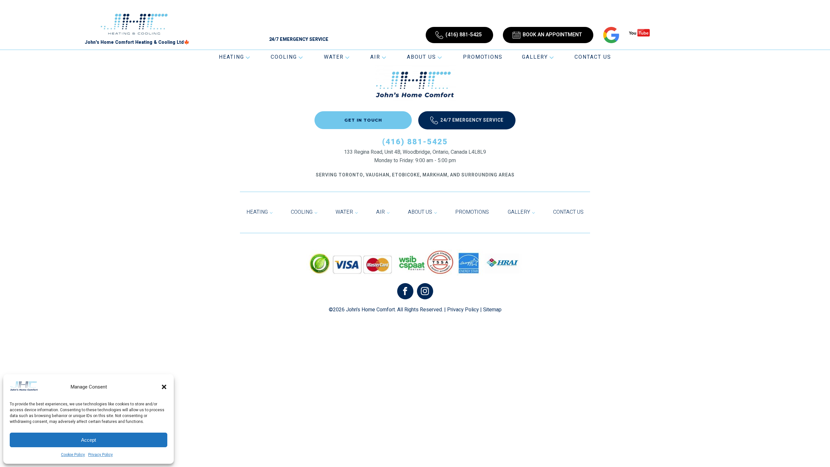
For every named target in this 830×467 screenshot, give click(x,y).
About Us (421, 57)
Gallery (535, 57)
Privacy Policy (100, 455)
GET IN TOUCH (363, 120)
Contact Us (593, 57)
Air (375, 57)
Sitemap (492, 310)
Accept (88, 440)
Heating (231, 57)
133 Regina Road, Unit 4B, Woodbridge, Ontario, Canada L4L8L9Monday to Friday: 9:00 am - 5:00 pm (415, 156)
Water (334, 57)
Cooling (284, 57)
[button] (164, 387)
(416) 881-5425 (415, 142)
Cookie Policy (73, 455)
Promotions (483, 57)
